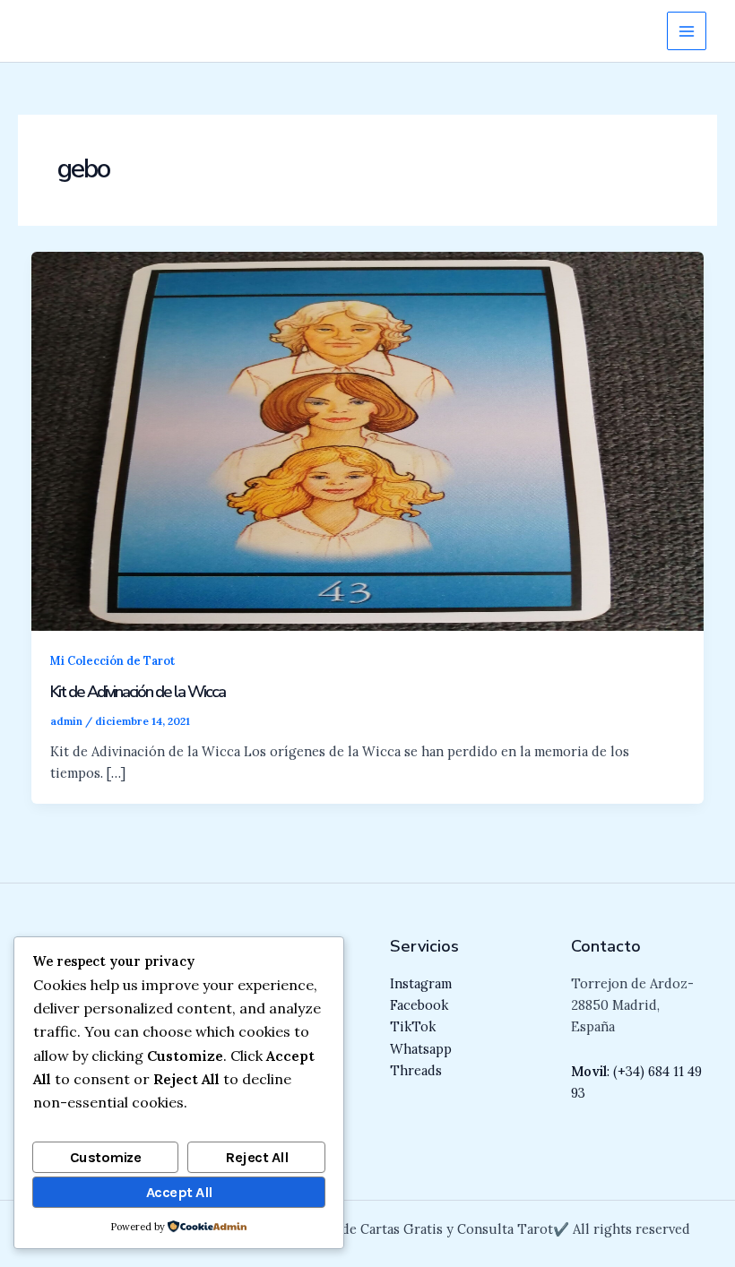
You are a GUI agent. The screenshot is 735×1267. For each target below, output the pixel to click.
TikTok (413, 1026)
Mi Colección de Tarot (112, 660)
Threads (416, 1070)
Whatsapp (421, 1048)
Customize (106, 1157)
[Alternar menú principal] (686, 31)
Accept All (179, 1192)
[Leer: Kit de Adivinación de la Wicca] (368, 439)
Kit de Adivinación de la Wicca (137, 691)
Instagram (421, 983)
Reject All (256, 1157)
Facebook (419, 1004)
